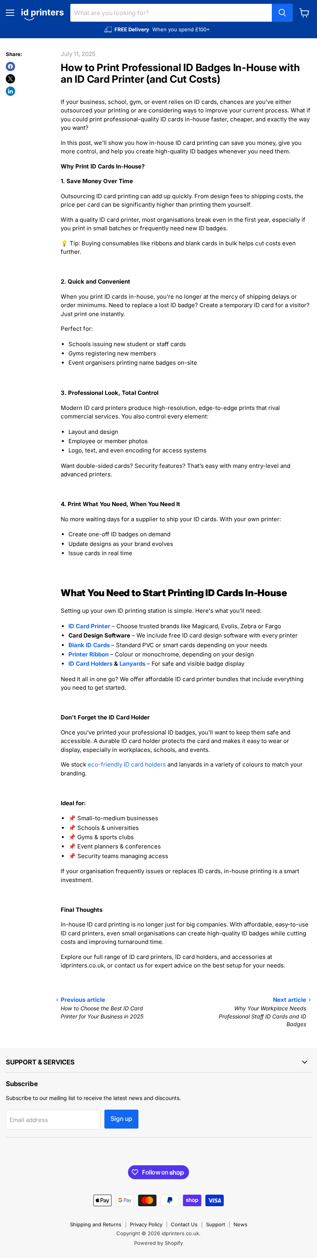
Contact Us (184, 1224)
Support (215, 1224)
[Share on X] (10, 78)
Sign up (121, 1118)
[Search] (282, 13)
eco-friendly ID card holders (127, 764)
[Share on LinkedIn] (10, 91)
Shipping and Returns (95, 1224)
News (240, 1224)
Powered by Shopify (158, 1243)
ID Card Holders (90, 663)
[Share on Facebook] (10, 66)
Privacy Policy (146, 1224)
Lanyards (132, 663)
